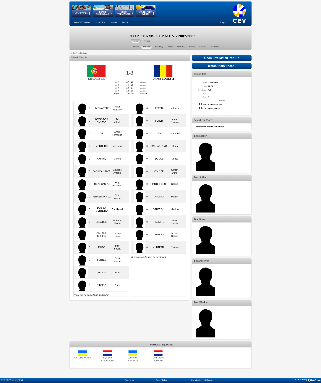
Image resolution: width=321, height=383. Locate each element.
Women (147, 41)
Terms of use (129, 380)
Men (136, 41)
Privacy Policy (161, 380)
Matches (72, 53)
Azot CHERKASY (82, 357)
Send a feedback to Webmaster (202, 380)
